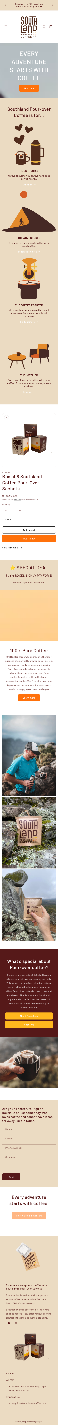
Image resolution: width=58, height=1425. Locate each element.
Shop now (29, 88)
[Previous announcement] (5, 5)
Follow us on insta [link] (27, 251)
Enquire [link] (27, 392)
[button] (6, 27)
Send (11, 1177)
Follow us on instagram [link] (29, 1215)
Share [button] (8, 519)
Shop (24, 1422)
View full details (10, 547)
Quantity (6, 504)
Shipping (17, 499)
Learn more (29, 697)
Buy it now (29, 538)
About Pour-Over (29, 1016)
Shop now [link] (27, 184)
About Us (29, 1024)
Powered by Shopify (35, 1422)
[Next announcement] (52, 5)
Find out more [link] (27, 321)
